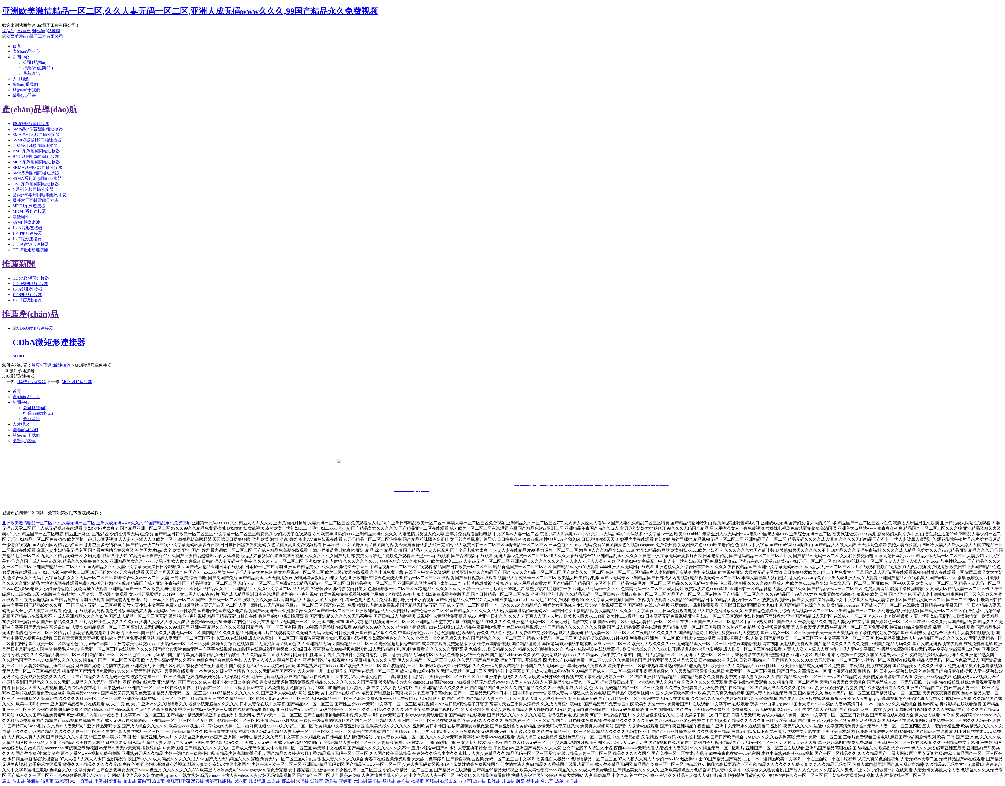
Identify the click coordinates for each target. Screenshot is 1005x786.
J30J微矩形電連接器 (31, 123)
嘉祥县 (403, 781)
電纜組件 (21, 217)
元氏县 (360, 781)
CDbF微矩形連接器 (30, 250)
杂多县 (331, 781)
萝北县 (115, 781)
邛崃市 (345, 781)
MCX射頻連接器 (77, 381)
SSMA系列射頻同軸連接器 (37, 178)
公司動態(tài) (34, 62)
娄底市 (172, 781)
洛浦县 (33, 781)
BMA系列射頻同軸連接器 (36, 151)
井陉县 (508, 781)
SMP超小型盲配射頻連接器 (38, 129)
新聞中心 (21, 57)
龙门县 (571, 781)
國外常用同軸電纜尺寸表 (36, 200)
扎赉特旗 (257, 781)
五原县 (273, 781)
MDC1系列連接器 (29, 206)
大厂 (74, 781)
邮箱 (185, 781)
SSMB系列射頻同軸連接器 (37, 140)
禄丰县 (532, 781)
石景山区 (448, 781)
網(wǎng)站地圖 (46, 31)
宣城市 (61, 781)
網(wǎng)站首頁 (16, 31)
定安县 (197, 781)
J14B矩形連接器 (27, 233)
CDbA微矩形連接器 (31, 244)
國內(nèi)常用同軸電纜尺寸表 (39, 195)
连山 (6, 781)
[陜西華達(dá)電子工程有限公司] (32, 36)
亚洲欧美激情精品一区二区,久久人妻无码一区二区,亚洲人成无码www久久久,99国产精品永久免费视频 (190, 11)
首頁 (17, 46)
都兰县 (288, 781)
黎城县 (388, 781)
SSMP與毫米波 (26, 222)
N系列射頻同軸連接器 (33, 189)
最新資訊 (31, 73)
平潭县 (100, 781)
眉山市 (158, 781)
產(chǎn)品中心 (26, 51)
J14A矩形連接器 (27, 228)
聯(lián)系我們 (25, 84)
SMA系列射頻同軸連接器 (36, 134)
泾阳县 (226, 781)
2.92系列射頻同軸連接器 (35, 145)
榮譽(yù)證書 (24, 95)
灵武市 (240, 781)
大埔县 (302, 781)
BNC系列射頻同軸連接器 (36, 156)
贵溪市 (211, 781)
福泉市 (417, 781)
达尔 (559, 781)
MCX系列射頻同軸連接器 (36, 162)
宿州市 (47, 781)
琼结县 (432, 781)
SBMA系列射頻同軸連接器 (37, 167)
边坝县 (479, 781)
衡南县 (86, 781)
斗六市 (547, 781)
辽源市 (316, 781)
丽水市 (465, 781)
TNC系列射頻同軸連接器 (36, 184)
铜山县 (18, 781)
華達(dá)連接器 (57, 365)
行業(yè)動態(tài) (38, 68)
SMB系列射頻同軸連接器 (36, 173)
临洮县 (493, 781)
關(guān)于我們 (26, 90)
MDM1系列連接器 (29, 211)
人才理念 (21, 79)
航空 (520, 781)
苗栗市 (144, 781)
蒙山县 (129, 781)
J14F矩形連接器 (27, 239)
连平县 (374, 781)
